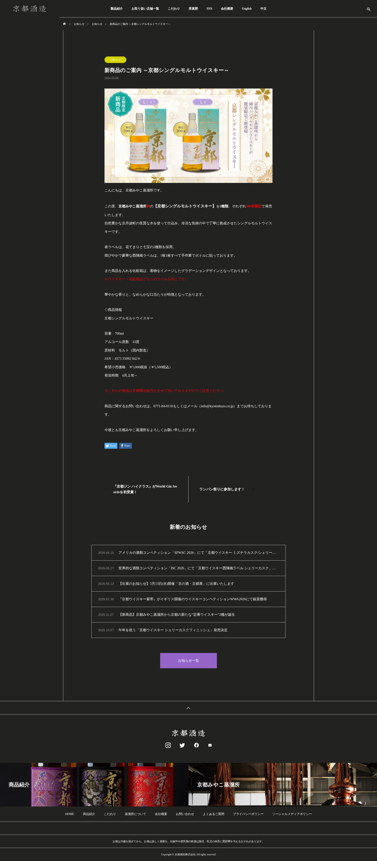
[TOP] (188, 707)
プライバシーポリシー (248, 814)
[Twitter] (181, 745)
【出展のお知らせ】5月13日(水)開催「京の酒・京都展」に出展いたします (176, 583)
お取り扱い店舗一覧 (145, 8)
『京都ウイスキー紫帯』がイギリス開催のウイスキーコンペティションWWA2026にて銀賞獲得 (192, 599)
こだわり (174, 8)
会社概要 (227, 8)
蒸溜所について (135, 814)
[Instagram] (167, 745)
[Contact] (210, 745)
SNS (209, 8)
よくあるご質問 (213, 814)
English (247, 8)
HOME (69, 814)
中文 (263, 8)
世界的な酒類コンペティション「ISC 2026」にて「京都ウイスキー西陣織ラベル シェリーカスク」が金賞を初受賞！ (198, 568)
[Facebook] (195, 745)
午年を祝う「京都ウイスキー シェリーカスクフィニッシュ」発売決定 (173, 630)
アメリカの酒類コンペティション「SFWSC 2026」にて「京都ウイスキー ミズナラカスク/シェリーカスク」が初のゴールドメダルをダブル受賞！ (198, 552)
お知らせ (115, 59)
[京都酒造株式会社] (29, 8)
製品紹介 (117, 8)
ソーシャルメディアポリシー (292, 814)
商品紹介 (89, 814)
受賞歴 (193, 8)
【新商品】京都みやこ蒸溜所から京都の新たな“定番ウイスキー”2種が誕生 (176, 614)
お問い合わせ (185, 814)
